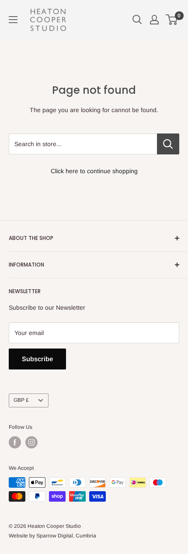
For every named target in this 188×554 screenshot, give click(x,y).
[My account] (154, 19)
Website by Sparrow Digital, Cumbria (52, 536)
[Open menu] (13, 19)
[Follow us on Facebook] (15, 442)
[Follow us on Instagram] (31, 442)
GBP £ (21, 400)
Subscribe (37, 358)
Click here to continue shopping (94, 171)
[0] (172, 19)
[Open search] (137, 19)
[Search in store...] (168, 143)
